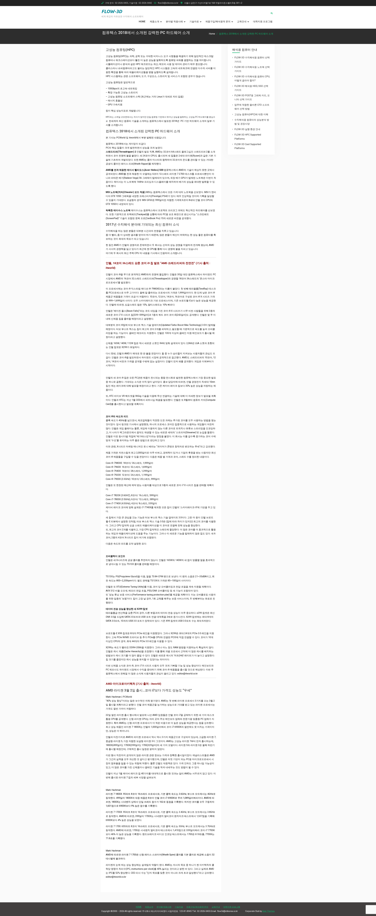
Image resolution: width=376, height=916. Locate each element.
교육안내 (241, 21)
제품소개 (154, 21)
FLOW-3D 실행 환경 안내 (247, 129)
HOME (142, 21)
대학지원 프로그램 (262, 21)
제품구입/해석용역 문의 (217, 21)
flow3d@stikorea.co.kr (168, 3)
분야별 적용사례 (174, 21)
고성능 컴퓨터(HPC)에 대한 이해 (251, 114)
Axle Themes (268, 911)
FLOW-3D (111, 11)
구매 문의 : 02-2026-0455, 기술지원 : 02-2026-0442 (128, 3)
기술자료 (194, 21)
